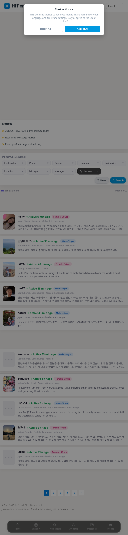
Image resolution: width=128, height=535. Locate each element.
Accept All (82, 28)
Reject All (45, 28)
